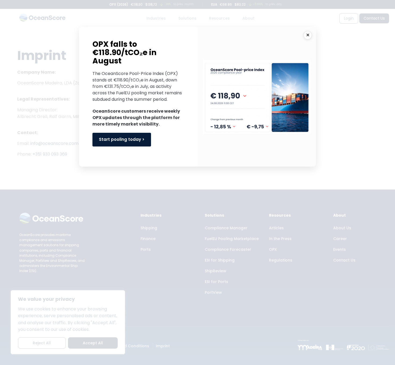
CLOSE (307, 35)
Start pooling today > (122, 139)
